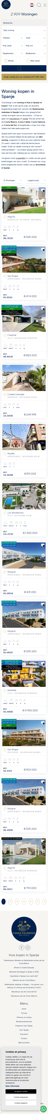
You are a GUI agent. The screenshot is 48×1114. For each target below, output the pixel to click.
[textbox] (25, 30)
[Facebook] (21, 947)
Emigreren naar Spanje (24, 1026)
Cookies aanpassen (21, 1097)
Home (24, 1009)
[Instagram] (28, 947)
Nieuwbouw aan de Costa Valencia (24, 996)
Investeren (24, 1034)
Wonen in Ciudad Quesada (24, 968)
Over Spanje (24, 1030)
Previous (4, 200)
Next (43, 200)
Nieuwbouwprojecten (24, 1021)
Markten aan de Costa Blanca (24, 980)
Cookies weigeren (21, 1103)
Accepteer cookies (21, 1091)
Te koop (24, 1013)
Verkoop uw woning (24, 1017)
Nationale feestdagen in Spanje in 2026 (24, 972)
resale (25, 118)
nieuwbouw (14, 118)
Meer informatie (12, 1086)
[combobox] (25, 30)
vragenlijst (20, 158)
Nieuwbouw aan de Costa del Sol (24, 992)
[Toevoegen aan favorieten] (43, 190)
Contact (24, 1038)
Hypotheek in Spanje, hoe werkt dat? (24, 976)
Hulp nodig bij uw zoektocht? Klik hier (24, 77)
